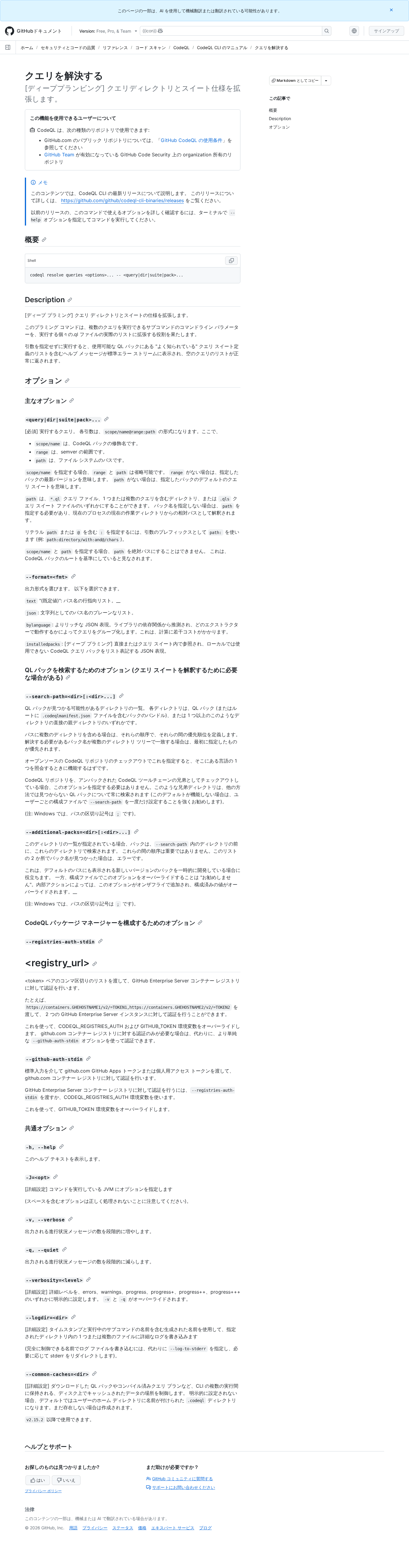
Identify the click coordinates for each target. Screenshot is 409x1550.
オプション (43, 380)
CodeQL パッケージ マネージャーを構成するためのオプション (110, 922)
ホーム (27, 47)
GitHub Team (59, 155)
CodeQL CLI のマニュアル (222, 47)
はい (41, 1480)
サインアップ (386, 30)
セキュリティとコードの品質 (68, 47)
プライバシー (94, 1527)
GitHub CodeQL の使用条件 (191, 140)
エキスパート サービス (172, 1527)
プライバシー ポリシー (43, 1491)
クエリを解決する (271, 47)
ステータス (122, 1527)
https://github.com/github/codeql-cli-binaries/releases (122, 200)
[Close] (392, 9)
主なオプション (46, 400)
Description (45, 299)
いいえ (69, 1480)
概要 (32, 239)
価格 (142, 1527)
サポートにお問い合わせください (183, 1487)
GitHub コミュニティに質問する (182, 1478)
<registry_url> (57, 963)
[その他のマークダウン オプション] (326, 80)
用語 (73, 1527)
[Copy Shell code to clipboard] (231, 260)
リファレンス (115, 47)
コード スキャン (150, 47)
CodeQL (181, 47)
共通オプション (46, 1128)
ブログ (205, 1527)
